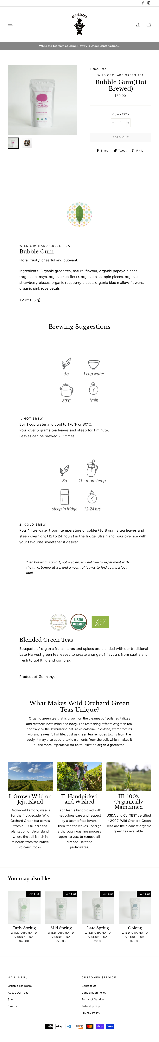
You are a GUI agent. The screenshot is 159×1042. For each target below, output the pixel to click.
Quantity (121, 114)
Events (12, 1006)
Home (94, 69)
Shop (102, 69)
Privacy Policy (91, 1013)
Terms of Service (93, 999)
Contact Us (89, 986)
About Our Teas (18, 992)
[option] (79, 46)
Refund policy (91, 1006)
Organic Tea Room (20, 986)
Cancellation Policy (94, 992)
